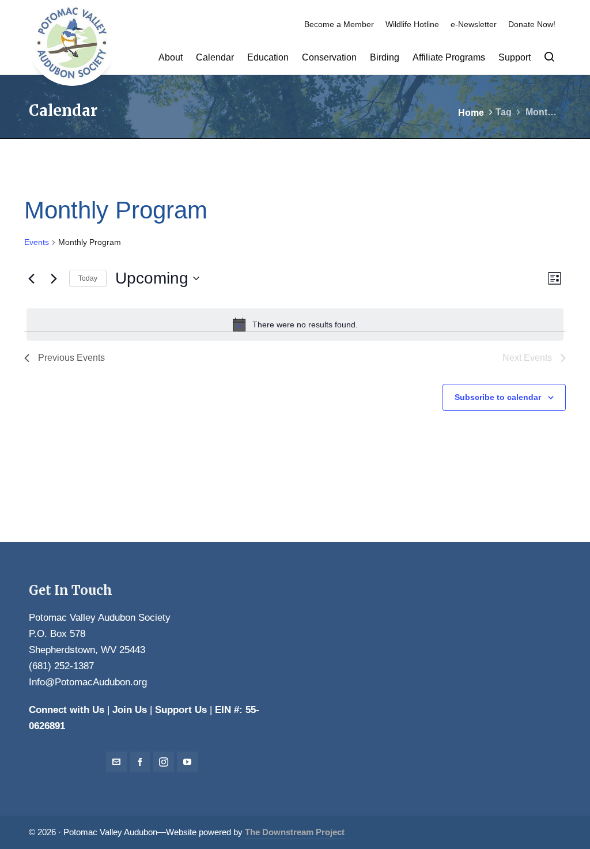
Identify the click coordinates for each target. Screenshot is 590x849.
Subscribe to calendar (498, 397)
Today (87, 278)
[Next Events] (53, 278)
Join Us (129, 709)
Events (36, 242)
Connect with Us (66, 709)
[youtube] (187, 762)
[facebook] (140, 762)
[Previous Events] (31, 278)
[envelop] (116, 762)
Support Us (181, 709)
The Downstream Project (295, 832)
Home (471, 112)
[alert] (295, 324)
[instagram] (163, 762)
